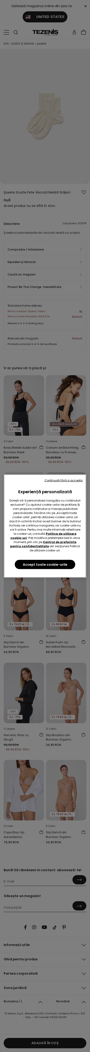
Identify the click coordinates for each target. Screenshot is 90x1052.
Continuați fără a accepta (64, 480)
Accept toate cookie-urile (45, 564)
